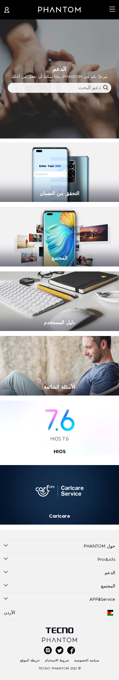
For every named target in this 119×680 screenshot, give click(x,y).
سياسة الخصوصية (86, 660)
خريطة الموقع (30, 660)
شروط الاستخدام (57, 660)
